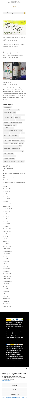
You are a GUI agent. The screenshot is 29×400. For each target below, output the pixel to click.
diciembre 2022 (7, 189)
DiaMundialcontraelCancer (16, 122)
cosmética (6, 122)
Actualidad (15, 115)
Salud (15, 151)
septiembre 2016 (7, 251)
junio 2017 (5, 236)
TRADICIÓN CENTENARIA (10, 156)
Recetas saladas (16, 148)
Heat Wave (17, 133)
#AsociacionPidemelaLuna (10, 112)
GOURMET (6, 133)
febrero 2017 (6, 241)
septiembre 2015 (7, 281)
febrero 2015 (6, 298)
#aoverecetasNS (7, 107)
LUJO (5, 140)
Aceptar (14, 385)
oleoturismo (6, 143)
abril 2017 (5, 238)
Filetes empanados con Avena (11, 171)
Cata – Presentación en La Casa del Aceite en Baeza (14, 38)
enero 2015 (6, 301)
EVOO (14, 125)
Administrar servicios (6, 380)
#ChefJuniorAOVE (8, 115)
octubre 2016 (6, 248)
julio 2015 (5, 286)
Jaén (9, 135)
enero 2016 (6, 271)
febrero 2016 (6, 268)
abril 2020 (5, 194)
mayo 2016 (6, 261)
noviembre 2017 (7, 231)
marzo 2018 (6, 221)
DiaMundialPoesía (8, 125)
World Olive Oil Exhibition (9, 161)
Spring (5, 153)
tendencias (10, 153)
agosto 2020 (6, 191)
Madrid (9, 140)
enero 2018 (6, 226)
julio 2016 (5, 256)
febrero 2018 (6, 223)
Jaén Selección (15, 135)
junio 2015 (5, 288)
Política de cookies (6, 397)
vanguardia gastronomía (9, 158)
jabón (5, 135)
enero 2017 (6, 243)
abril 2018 (5, 218)
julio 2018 (5, 213)
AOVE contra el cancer (9, 117)
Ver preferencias (14, 394)
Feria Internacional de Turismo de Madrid (13, 130)
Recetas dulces (7, 148)
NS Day (22, 140)
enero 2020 (6, 201)
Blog (15, 40)
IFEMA (22, 133)
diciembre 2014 (7, 303)
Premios (21, 143)
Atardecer (12, 120)
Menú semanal (15, 140)
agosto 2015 (6, 283)
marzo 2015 (6, 296)
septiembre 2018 (7, 209)
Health (11, 133)
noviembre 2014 (7, 306)
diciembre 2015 (7, 273)
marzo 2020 (6, 196)
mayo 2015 (6, 291)
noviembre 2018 (7, 203)
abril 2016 (5, 263)
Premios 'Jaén (7, 145)
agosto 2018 (6, 211)
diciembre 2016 (7, 246)
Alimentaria (22, 115)
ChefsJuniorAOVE (20, 120)
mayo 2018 (6, 216)
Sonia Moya (20, 151)
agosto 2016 (6, 253)
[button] (26, 369)
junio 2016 (5, 258)
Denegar (14, 389)
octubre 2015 (6, 278)
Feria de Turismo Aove (9, 127)
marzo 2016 (6, 266)
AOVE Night (6, 120)
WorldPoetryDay (20, 161)
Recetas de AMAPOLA (17, 145)
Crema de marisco (8, 168)
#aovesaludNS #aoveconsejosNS (11, 109)
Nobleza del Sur (9, 40)
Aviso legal (24, 397)
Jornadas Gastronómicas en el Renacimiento (14, 138)
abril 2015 (5, 293)
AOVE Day (17, 117)
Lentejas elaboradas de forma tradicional (14, 182)
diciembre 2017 (7, 228)
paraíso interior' (14, 143)
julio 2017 (5, 233)
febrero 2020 (6, 198)
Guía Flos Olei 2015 (7, 83)
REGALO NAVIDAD (8, 151)
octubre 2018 (6, 206)
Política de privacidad (16, 397)
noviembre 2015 (7, 276)
